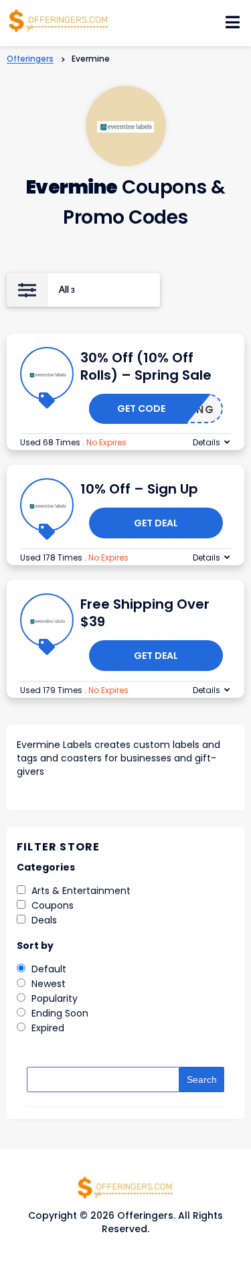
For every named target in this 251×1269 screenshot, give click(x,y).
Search (202, 1079)
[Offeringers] (59, 19)
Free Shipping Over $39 (145, 613)
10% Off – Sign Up (139, 488)
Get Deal (156, 523)
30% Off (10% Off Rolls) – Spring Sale (146, 366)
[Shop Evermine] (125, 126)
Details (206, 442)
